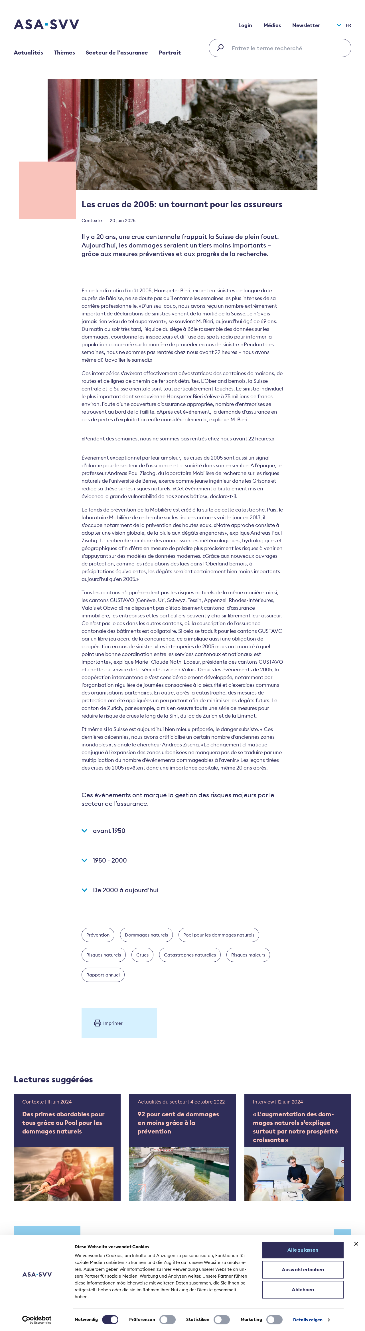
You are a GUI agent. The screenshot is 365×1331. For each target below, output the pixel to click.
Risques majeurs (248, 955)
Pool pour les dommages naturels (218, 935)
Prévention (98, 935)
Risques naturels (103, 955)
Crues (142, 955)
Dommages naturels (146, 935)
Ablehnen (303, 1289)
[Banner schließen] (356, 1244)
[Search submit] (222, 47)
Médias (272, 25)
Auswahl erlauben (303, 1269)
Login (245, 25)
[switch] (167, 1319)
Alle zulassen (302, 1250)
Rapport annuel (103, 975)
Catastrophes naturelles (190, 955)
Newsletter (306, 25)
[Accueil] (56, 25)
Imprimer (113, 1023)
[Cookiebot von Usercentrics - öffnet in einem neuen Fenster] (37, 1320)
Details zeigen (308, 1319)
